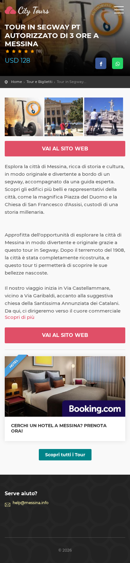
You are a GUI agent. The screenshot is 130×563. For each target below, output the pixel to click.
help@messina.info (31, 502)
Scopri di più (19, 317)
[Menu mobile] (119, 11)
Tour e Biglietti (39, 81)
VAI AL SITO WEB (65, 149)
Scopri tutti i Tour (65, 455)
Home (16, 81)
